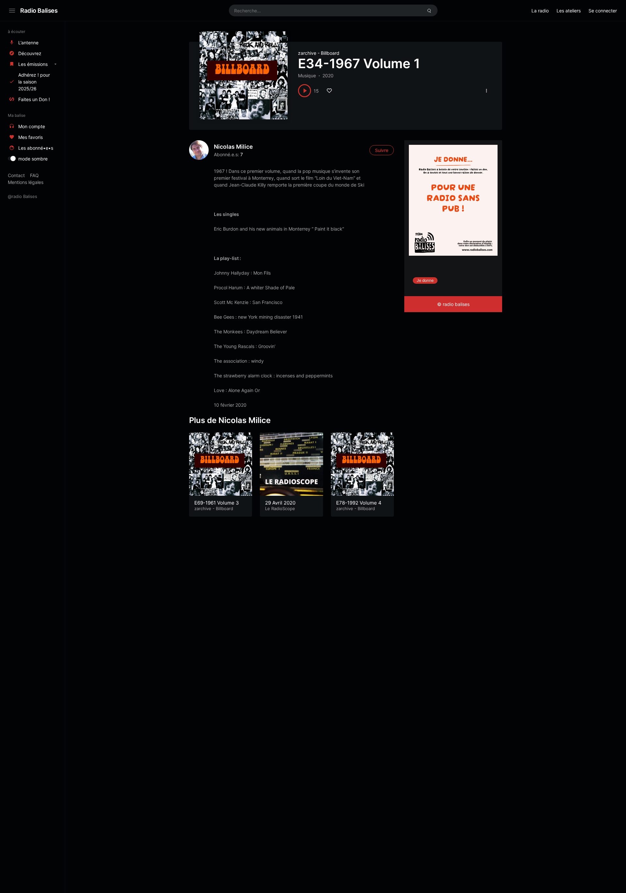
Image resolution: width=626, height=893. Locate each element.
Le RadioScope (280, 508)
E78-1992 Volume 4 (358, 503)
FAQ (34, 175)
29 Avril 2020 (280, 503)
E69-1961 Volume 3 (216, 503)
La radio (540, 10)
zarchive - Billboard (318, 53)
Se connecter (603, 10)
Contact (16, 175)
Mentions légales (25, 182)
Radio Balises (39, 10)
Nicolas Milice (233, 147)
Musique (307, 75)
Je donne (425, 280)
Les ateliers (569, 10)
